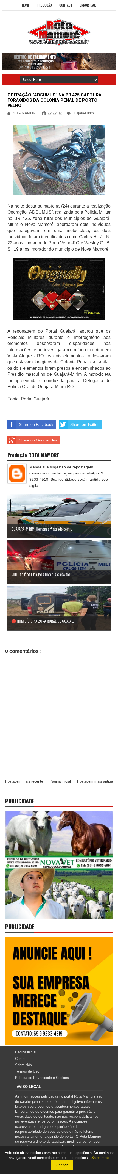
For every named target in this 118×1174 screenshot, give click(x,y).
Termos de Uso (27, 1071)
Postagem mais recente (24, 781)
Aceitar (62, 1165)
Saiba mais (100, 1158)
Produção (44, 5)
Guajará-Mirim (83, 113)
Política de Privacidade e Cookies (42, 1078)
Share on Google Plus (38, 440)
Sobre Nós (23, 1065)
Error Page (88, 5)
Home (25, 5)
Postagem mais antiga (95, 781)
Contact (65, 5)
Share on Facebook (36, 424)
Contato (21, 1059)
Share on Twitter (84, 424)
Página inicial (60, 781)
